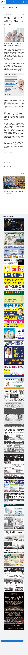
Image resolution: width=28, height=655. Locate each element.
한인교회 (17, 157)
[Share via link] (14, 166)
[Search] (13, 2)
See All (22, 173)
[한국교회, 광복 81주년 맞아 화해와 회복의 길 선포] (14, 182)
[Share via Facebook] (4, 166)
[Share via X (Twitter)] (7, 166)
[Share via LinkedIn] (10, 166)
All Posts (5, 7)
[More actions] (23, 15)
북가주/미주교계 (7, 162)
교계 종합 (11, 7)
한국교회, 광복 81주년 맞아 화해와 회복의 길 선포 (13, 192)
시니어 (12, 157)
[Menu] (26, 2)
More (17, 7)
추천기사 (6, 157)
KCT (3, 2)
